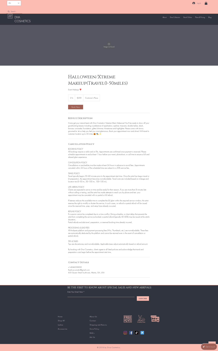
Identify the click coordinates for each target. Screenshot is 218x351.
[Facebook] (131, 332)
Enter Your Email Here (75, 292)
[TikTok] (136, 332)
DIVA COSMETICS (23, 19)
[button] (206, 3)
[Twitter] (142, 332)
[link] (75, 107)
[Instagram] (125, 332)
